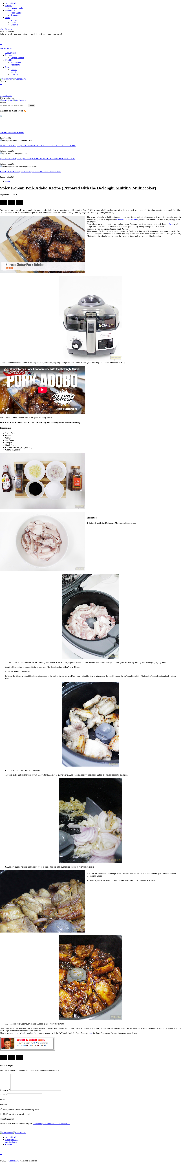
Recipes (8, 6)
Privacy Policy (11, 1139)
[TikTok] (1, 46)
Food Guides (16, 13)
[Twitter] (1, 39)
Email (3, 1099)
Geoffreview (13, 1161)
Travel (13, 22)
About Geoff (10, 3)
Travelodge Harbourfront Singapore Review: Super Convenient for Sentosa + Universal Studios (30, 171)
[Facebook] (1, 36)
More (7, 17)
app (90, 1033)
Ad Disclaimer (11, 1142)
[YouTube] (1, 43)
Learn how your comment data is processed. (51, 1123)
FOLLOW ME (6, 48)
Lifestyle (14, 25)
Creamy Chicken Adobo (126, 219)
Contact (8, 1144)
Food (7, 181)
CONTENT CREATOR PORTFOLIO (12, 133)
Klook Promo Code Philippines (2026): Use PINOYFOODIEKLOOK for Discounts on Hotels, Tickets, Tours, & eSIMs (38, 145)
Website (3, 1104)
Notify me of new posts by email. (17, 1114)
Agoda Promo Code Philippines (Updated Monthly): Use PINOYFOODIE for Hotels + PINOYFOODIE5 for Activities (37, 158)
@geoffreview (6, 29)
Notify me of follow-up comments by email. (21, 1109)
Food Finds (10, 10)
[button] (3, 81)
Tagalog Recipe (17, 8)
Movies (14, 20)
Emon (171, 224)
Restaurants (15, 15)
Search (31, 105)
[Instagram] (1, 41)
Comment (5, 1090)
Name (3, 1094)
